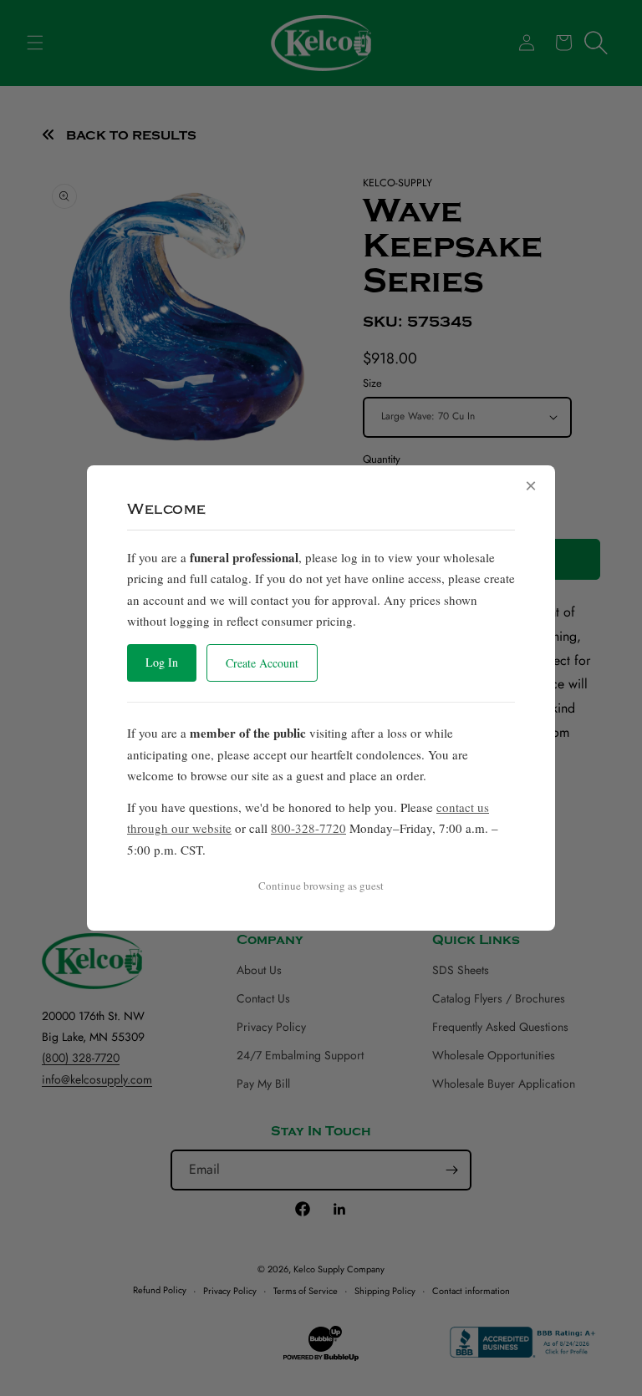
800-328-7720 (308, 828)
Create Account (262, 663)
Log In (161, 662)
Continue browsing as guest (321, 885)
